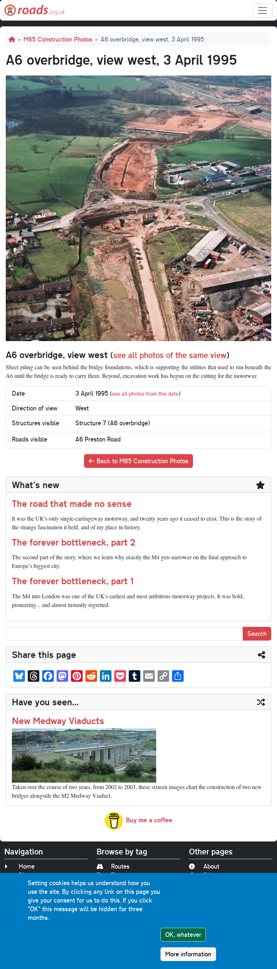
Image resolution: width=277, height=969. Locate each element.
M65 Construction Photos (57, 39)
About (211, 866)
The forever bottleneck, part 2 (73, 542)
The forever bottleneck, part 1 (73, 580)
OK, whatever (183, 934)
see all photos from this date (145, 393)
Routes (120, 866)
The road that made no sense (72, 503)
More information (188, 954)
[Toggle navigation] (262, 10)
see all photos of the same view (170, 355)
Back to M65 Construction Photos (142, 461)
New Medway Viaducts (58, 720)
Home (27, 866)
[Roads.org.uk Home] (34, 10)
